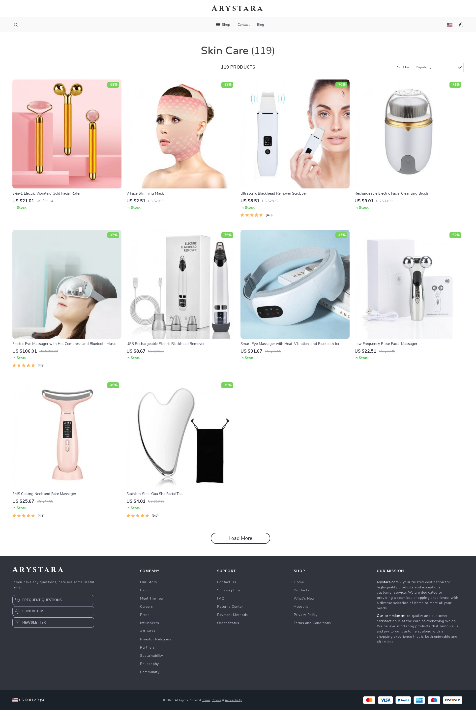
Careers (146, 606)
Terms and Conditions (312, 623)
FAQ (221, 598)
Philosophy (149, 664)
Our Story (148, 582)
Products (301, 590)
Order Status (228, 623)
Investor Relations (155, 639)
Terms (206, 700)
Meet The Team (153, 598)
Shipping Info (228, 590)
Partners (147, 647)
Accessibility (233, 700)
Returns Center (230, 606)
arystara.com (388, 582)
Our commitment (391, 616)
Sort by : (404, 67)
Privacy (216, 700)
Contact (244, 24)
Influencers (149, 623)
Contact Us (226, 582)
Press (145, 615)
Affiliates (147, 631)
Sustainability (151, 655)
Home (299, 582)
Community (149, 672)
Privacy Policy (306, 615)
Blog (260, 24)
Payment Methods (232, 615)
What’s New (304, 598)
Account (301, 606)
